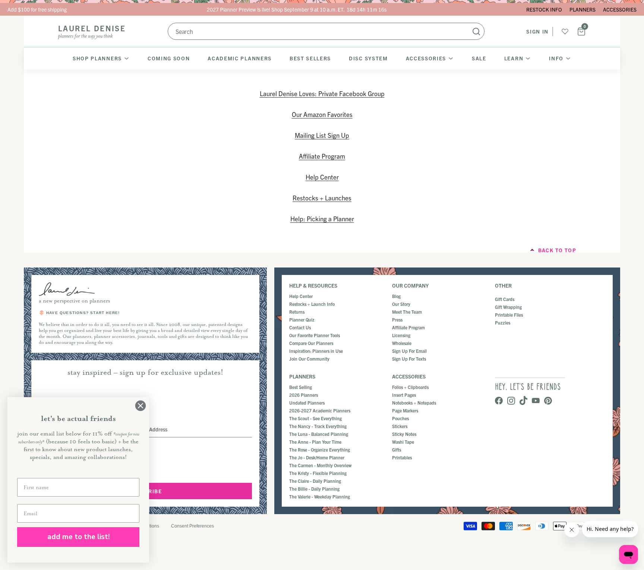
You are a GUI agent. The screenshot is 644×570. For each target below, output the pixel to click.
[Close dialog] (140, 405)
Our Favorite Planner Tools (314, 335)
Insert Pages (404, 395)
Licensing (401, 335)
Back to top (557, 250)
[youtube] (536, 401)
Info (556, 58)
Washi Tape (403, 441)
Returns (296, 311)
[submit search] (476, 31)
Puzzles (502, 322)
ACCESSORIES (620, 9)
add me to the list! (78, 537)
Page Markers (405, 410)
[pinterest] (548, 401)
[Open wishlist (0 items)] (565, 31)
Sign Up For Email (409, 351)
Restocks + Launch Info (312, 304)
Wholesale (401, 343)
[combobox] (326, 31)
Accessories (426, 58)
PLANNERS (582, 9)
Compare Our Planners (311, 343)
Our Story (401, 304)
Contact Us (300, 327)
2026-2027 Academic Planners (319, 410)
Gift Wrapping (508, 307)
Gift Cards (504, 299)
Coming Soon (169, 58)
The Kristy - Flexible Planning (318, 473)
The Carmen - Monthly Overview (320, 465)
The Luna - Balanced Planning (318, 434)
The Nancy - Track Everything (318, 426)
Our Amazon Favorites (322, 114)
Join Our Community (309, 358)
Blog (396, 296)
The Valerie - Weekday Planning (319, 496)
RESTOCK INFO (544, 9)
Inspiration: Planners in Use (316, 351)
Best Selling (300, 387)
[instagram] (511, 401)
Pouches (400, 418)
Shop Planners (97, 58)
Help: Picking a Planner (322, 218)
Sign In (537, 31)
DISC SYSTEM (368, 58)
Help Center (322, 177)
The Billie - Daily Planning (314, 488)
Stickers (399, 426)
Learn (513, 58)
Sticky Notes (404, 434)
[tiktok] (523, 401)
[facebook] (499, 401)
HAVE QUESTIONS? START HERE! (83, 313)
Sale (479, 58)
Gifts (396, 449)
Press (397, 319)
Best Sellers (310, 58)
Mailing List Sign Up (322, 135)
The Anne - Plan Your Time (315, 441)
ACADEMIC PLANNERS (240, 58)
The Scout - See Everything (315, 418)
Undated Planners (307, 402)
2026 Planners (303, 395)
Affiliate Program (322, 156)
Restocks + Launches (322, 198)
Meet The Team (407, 311)
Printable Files (509, 314)
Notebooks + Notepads (414, 402)
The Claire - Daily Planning (315, 481)
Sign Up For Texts (409, 358)
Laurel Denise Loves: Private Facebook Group (322, 93)
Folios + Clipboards (410, 387)
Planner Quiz (302, 319)
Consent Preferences (192, 526)
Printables (402, 457)
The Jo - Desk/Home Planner (316, 457)
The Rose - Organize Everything (319, 449)
